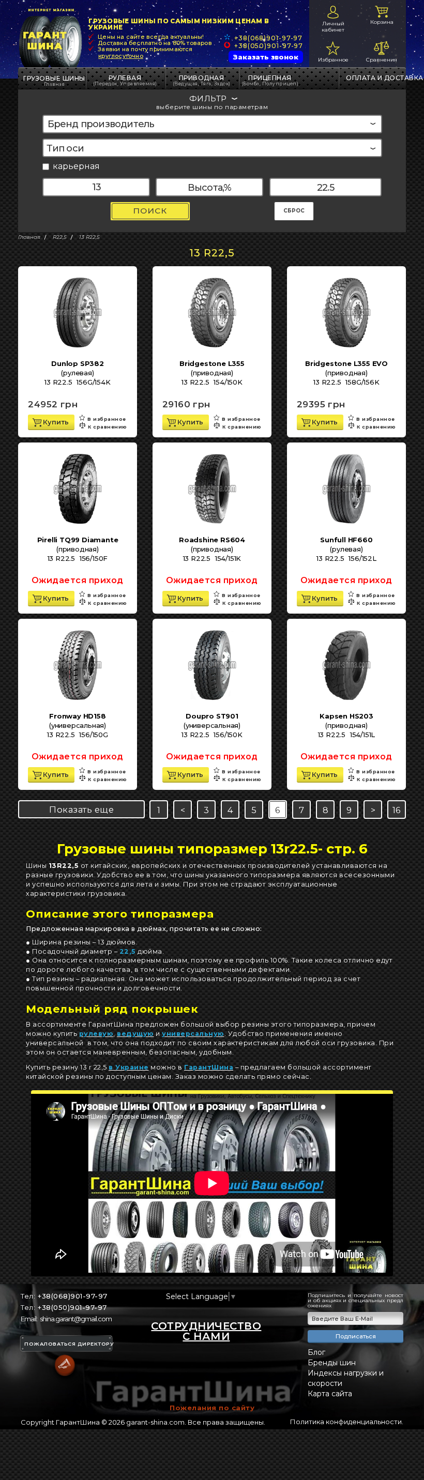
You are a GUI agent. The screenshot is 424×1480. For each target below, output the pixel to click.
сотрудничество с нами (206, 1331)
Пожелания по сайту (212, 1407)
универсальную (193, 1033)
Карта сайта (330, 1393)
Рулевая (125, 80)
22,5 (127, 951)
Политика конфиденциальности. (346, 1421)
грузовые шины (54, 78)
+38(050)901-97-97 (268, 46)
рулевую (96, 1033)
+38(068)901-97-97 (268, 38)
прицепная (270, 80)
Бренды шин (332, 1362)
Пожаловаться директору (69, 1344)
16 (396, 810)
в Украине (129, 1067)
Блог (316, 1352)
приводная (202, 80)
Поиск (150, 211)
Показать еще (81, 809)
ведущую (135, 1033)
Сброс (294, 210)
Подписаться (356, 1336)
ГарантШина (208, 1067)
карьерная (76, 166)
